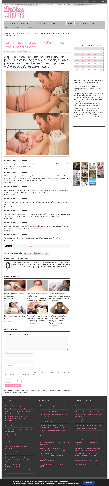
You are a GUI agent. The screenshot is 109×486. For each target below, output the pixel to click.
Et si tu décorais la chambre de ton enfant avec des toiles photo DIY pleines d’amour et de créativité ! (88, 99)
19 (95, 57)
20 (101, 57)
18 (89, 57)
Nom (6, 352)
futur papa (45, 253)
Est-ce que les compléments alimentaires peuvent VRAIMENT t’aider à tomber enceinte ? (18, 418)
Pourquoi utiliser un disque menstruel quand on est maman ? (17, 471)
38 (89, 69)
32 (83, 66)
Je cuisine (67, 4)
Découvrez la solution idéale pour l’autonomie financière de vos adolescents (54, 449)
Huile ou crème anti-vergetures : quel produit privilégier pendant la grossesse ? (89, 113)
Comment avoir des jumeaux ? (50, 411)
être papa (37, 253)
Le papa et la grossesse (32, 33)
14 (95, 54)
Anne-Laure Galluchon (16, 51)
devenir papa (28, 253)
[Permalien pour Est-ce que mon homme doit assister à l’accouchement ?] (15, 291)
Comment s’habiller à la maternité (86, 429)
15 (101, 54)
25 (101, 60)
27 (83, 63)
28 (89, 63)
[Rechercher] (103, 1)
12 (83, 54)
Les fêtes (59, 4)
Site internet (9, 366)
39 (95, 69)
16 (77, 57)
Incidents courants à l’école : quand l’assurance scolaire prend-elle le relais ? (53, 454)
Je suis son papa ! (35, 228)
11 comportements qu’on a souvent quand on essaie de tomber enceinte (53, 421)
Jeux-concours (79, 4)
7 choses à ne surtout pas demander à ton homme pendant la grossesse (37, 318)
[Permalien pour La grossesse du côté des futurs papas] (15, 313)
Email (7, 359)
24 (95, 60)
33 (89, 66)
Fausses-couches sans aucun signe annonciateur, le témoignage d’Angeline (53, 426)
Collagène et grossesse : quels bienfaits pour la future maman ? (87, 118)
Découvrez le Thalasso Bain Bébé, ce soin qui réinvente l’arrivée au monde (88, 94)
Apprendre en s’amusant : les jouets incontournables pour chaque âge (86, 109)
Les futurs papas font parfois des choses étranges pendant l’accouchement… (58, 319)
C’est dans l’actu (48, 4)
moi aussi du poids (53, 180)
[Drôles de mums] (14, 16)
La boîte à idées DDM (34, 4)
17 (83, 57)
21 (77, 60)
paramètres (75, 484)
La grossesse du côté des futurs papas (14, 317)
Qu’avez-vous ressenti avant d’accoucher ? (89, 425)
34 (95, 66)
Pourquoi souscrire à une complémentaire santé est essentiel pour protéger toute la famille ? (19, 459)
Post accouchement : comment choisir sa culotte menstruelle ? (88, 407)
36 (77, 69)
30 (101, 63)
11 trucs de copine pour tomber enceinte (53, 431)
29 (95, 63)
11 (77, 54)
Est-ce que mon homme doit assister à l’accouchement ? (14, 295)
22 (83, 60)
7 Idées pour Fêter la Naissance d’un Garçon (89, 464)
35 (101, 66)
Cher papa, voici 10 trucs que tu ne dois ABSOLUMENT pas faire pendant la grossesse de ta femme (37, 298)
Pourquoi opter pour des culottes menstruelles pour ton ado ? (16, 465)
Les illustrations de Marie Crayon (14, 4)
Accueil (8, 33)
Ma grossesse (17, 33)
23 (89, 60)
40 (101, 69)
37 (83, 69)
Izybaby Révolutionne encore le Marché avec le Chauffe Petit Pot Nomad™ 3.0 (87, 105)
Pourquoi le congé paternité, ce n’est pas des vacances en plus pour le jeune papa (59, 297)
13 (89, 54)
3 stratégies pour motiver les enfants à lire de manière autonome (53, 460)
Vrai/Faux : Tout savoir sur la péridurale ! (88, 411)
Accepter (89, 483)
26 (77, 63)
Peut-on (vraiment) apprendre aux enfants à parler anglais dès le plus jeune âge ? (89, 81)
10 (101, 51)
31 (77, 66)
